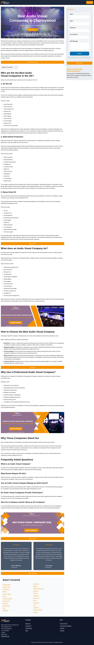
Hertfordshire (6, 589)
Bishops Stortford (37, 609)
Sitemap (62, 630)
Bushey (5, 596)
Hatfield (35, 586)
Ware (34, 605)
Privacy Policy (63, 623)
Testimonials (28, 628)
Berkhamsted (6, 601)
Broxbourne (36, 598)
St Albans (5, 603)
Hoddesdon (36, 602)
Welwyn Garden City (38, 588)
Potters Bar (36, 584)
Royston (35, 612)
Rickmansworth (7, 584)
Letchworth (36, 607)
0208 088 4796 (5, 636)
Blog (26, 630)
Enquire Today (32, 538)
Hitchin (35, 600)
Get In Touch (79, 63)
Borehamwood (6, 605)
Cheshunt (35, 591)
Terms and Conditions (65, 626)
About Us (27, 623)
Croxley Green (6, 587)
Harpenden (6, 610)
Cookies (62, 628)
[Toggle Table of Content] (15, 67)
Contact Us (32, 367)
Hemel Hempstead (7, 598)
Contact (90, 2)
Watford (5, 591)
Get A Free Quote (32, 573)
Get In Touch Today (32, 62)
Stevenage (36, 595)
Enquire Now (32, 243)
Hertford (35, 593)
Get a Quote (32, 29)
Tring (4, 608)
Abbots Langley (7, 594)
